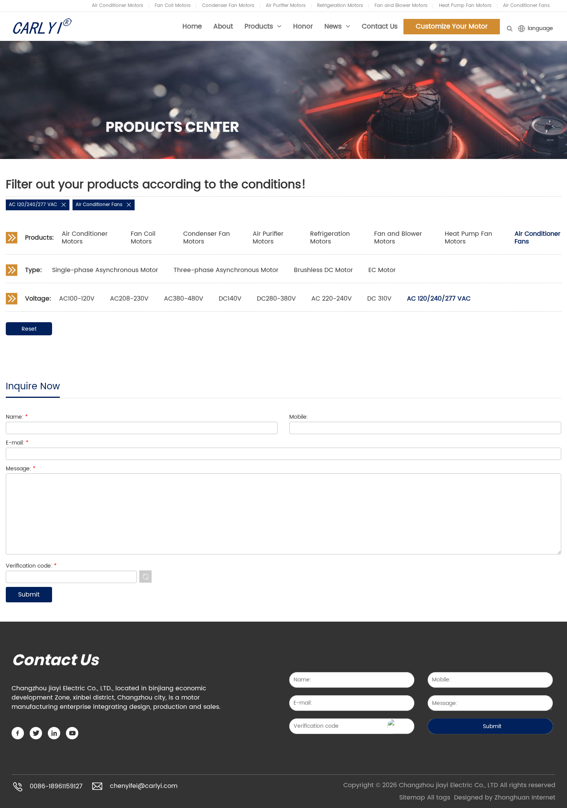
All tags (438, 798)
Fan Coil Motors (173, 5)
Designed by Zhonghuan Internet (504, 798)
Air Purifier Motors (285, 5)
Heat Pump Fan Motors (465, 5)
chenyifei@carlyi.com (143, 786)
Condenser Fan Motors (228, 5)
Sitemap (412, 798)
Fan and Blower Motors (401, 5)
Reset (29, 329)
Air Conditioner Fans (526, 5)
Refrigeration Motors (340, 5)
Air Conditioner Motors (117, 5)
